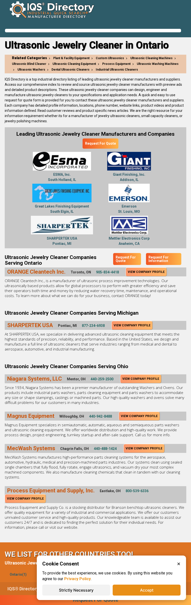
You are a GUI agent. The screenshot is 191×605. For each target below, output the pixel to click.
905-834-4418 (107, 272)
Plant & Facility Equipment (71, 58)
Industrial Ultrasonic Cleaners (117, 69)
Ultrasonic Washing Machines (158, 64)
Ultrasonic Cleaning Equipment (74, 64)
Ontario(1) (18, 574)
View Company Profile (146, 272)
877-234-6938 (93, 326)
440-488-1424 (105, 449)
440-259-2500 (102, 379)
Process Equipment (116, 64)
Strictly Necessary (76, 590)
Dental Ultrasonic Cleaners (70, 69)
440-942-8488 (100, 416)
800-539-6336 (137, 491)
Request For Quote (100, 143)
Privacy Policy (77, 578)
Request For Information (158, 259)
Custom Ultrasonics (110, 58)
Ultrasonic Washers (31, 69)
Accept (146, 590)
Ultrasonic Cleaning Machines (151, 58)
